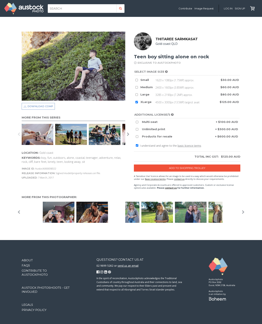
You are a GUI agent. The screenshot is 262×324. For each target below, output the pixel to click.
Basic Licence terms (155, 179)
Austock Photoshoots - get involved (46, 290)
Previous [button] (19, 134)
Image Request (204, 8)
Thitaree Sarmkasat (177, 39)
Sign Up (240, 8)
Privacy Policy (34, 310)
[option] (38, 134)
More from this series (41, 117)
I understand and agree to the (170, 145)
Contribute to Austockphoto (35, 272)
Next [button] (128, 134)
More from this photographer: (49, 197)
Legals (27, 305)
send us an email (128, 265)
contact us (179, 179)
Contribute (185, 8)
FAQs (26, 265)
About (27, 260)
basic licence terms (189, 145)
